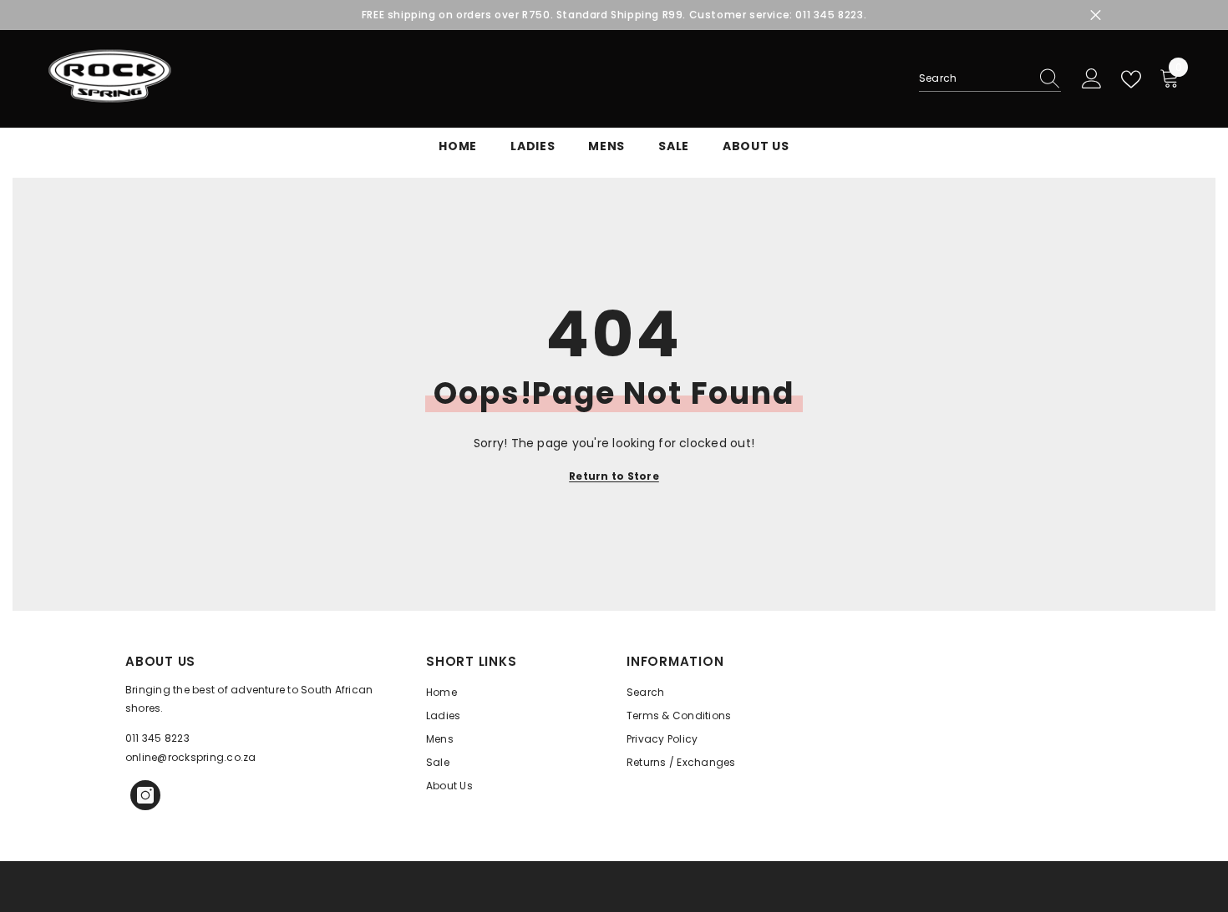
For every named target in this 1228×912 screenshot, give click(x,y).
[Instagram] (145, 795)
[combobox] (974, 78)
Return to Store (614, 476)
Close (1095, 15)
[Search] (990, 79)
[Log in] (1092, 79)
